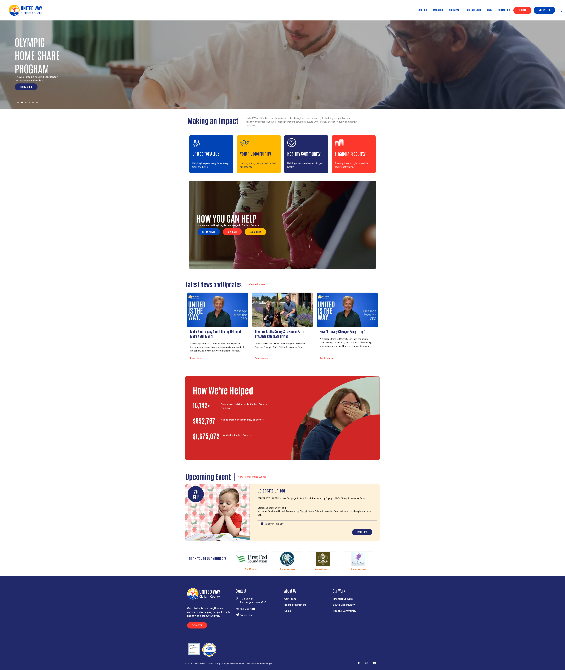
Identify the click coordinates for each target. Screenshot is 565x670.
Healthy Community (303, 153)
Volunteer (544, 10)
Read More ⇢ (196, 358)
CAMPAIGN (437, 10)
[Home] (26, 10)
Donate (522, 10)
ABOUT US (422, 10)
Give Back (232, 231)
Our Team (290, 598)
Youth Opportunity (255, 153)
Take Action (255, 231)
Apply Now (25, 87)
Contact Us (246, 615)
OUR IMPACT (455, 10)
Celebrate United (271, 490)
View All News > (257, 284)
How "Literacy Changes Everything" (342, 331)
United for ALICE (205, 153)
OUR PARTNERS (473, 10)
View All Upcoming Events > (252, 476)
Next (377, 559)
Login (287, 610)
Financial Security (350, 153)
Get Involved (208, 231)
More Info (362, 532)
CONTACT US (504, 10)
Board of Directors (295, 604)
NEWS (489, 10)
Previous (232, 559)
